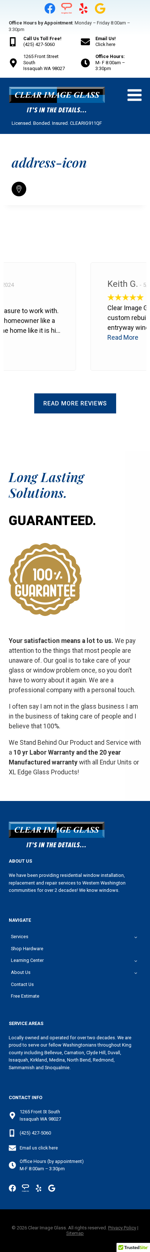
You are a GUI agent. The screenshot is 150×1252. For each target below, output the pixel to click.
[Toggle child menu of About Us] (135, 972)
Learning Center (27, 960)
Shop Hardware (27, 948)
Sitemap (75, 1233)
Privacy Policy (122, 1227)
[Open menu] (134, 95)
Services (19, 936)
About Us (21, 972)
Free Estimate (25, 996)
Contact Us (22, 984)
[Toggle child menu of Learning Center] (135, 960)
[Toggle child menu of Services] (135, 937)
